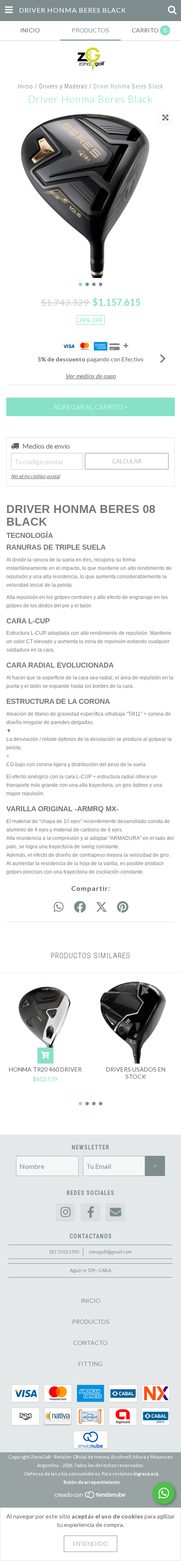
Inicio (25, 86)
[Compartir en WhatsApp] (58, 907)
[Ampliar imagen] (165, 118)
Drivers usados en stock (135, 1073)
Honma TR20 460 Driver (45, 1069)
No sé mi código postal (35, 476)
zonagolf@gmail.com (110, 1251)
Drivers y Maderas (63, 86)
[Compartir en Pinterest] (122, 907)
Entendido (90, 1543)
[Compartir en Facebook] (80, 907)
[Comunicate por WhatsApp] (164, 1493)
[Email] (115, 1212)
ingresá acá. (146, 1473)
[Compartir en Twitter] (101, 907)
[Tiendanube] (91, 1497)
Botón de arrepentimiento (92, 1482)
